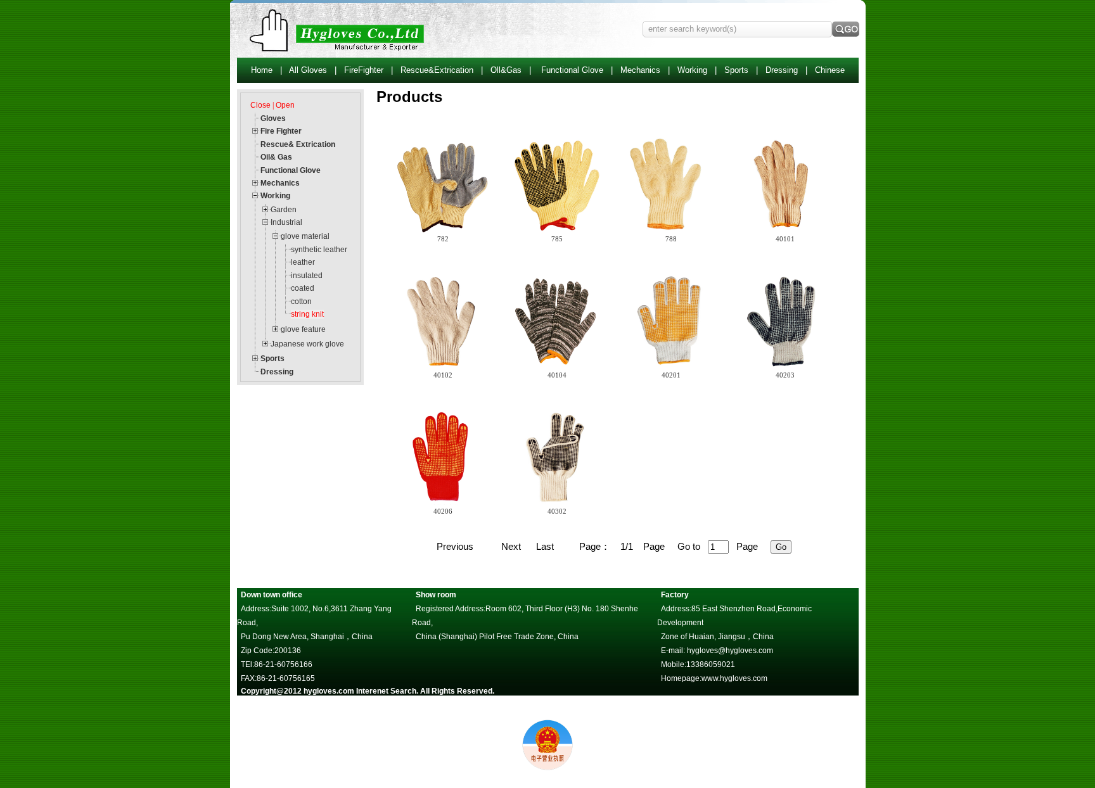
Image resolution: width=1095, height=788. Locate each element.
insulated (307, 275)
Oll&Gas (506, 70)
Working (692, 70)
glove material (305, 236)
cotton (301, 301)
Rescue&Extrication (436, 70)
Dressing (781, 70)
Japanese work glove (307, 344)
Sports (736, 70)
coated (302, 288)
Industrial (286, 222)
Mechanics (640, 70)
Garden (284, 209)
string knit (307, 314)
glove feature (303, 329)
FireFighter (363, 70)
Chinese (830, 70)
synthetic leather (319, 249)
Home (261, 70)
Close (260, 105)
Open (285, 105)
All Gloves (308, 70)
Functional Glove (572, 70)
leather (303, 262)
